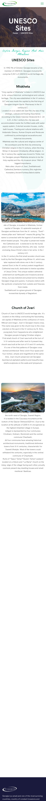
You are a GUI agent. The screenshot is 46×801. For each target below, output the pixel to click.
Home (15, 33)
